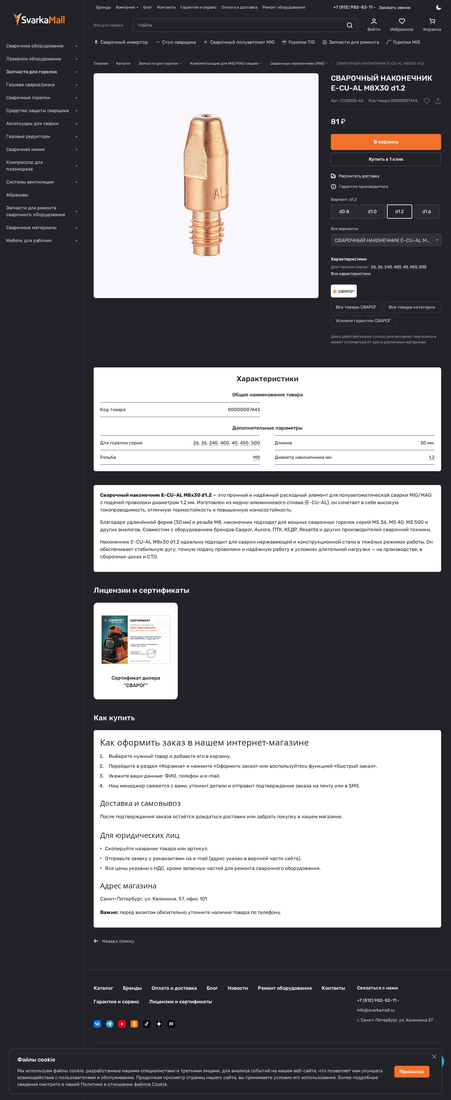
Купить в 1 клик (386, 159)
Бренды (132, 988)
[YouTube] (122, 1024)
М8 (256, 457)
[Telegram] (109, 1024)
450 (413, 267)
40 (405, 267)
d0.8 (344, 211)
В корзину (386, 142)
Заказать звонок (395, 7)
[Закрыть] (434, 1057)
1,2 (432, 457)
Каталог (103, 988)
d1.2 (399, 211)
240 (388, 267)
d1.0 (372, 211)
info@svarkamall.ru (376, 1010)
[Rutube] (171, 1024)
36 (380, 267)
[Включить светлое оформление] (438, 7)
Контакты (333, 988)
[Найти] (350, 25)
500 (422, 267)
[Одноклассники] (134, 1024)
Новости (238, 988)
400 (397, 267)
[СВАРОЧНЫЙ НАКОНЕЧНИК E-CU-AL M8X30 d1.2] (206, 185)
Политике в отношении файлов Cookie (124, 1084)
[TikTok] (146, 1024)
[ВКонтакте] (97, 1024)
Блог (212, 988)
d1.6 (426, 211)
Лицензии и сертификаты (180, 1002)
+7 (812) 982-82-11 (352, 7)
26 (373, 267)
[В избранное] (427, 101)
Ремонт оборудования (285, 988)
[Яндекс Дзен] (159, 1024)
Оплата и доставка (174, 988)
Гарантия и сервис (116, 1002)
